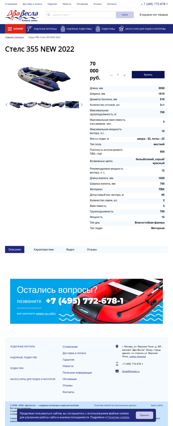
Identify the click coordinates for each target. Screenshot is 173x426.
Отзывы (98, 3)
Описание (14, 249)
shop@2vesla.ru (131, 371)
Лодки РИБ (107, 28)
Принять (144, 415)
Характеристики (44, 249)
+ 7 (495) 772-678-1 (154, 4)
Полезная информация (77, 372)
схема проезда (137, 356)
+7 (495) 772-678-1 (84, 301)
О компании (11, 3)
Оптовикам (82, 3)
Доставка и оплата (32, 3)
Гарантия (52, 3)
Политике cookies (118, 417)
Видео (70, 249)
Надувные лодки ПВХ (78, 28)
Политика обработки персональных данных (115, 405)
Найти (125, 14)
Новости (67, 3)
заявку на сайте (46, 313)
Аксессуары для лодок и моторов (144, 28)
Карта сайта (157, 405)
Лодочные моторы (44, 28)
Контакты (112, 3)
